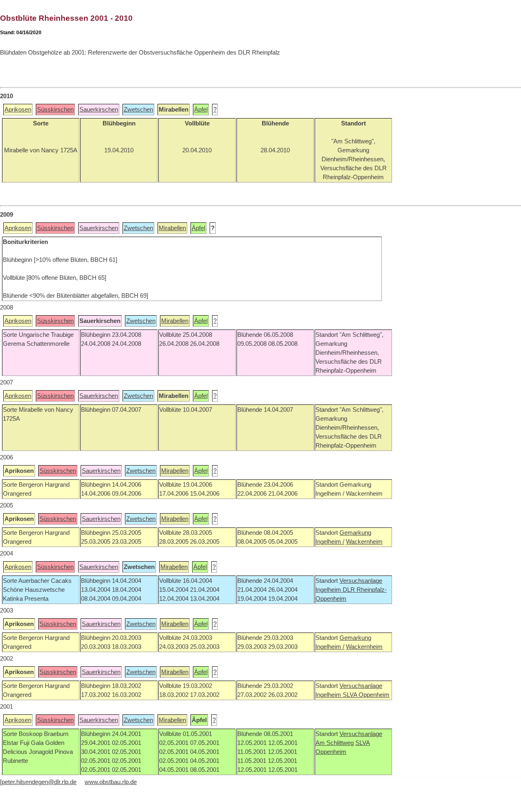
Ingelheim (329, 590)
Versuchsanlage (360, 581)
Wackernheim (364, 541)
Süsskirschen (55, 109)
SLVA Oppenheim (366, 695)
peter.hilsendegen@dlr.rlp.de (39, 782)
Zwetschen (138, 109)
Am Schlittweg (334, 743)
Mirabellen (172, 228)
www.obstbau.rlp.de (111, 782)
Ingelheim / (329, 541)
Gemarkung (355, 532)
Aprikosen (17, 109)
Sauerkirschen (98, 109)
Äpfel (201, 109)
